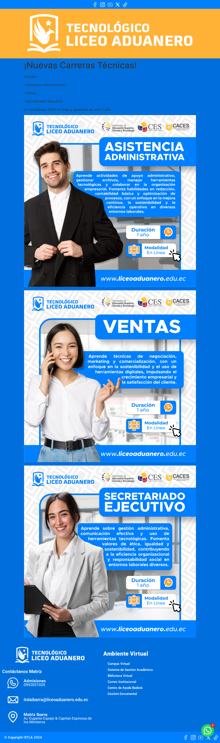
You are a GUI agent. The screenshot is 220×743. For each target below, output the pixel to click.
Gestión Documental (122, 694)
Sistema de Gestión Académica (130, 670)
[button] (207, 730)
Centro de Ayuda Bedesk (125, 688)
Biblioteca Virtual (120, 676)
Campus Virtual (119, 664)
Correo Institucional (122, 682)
